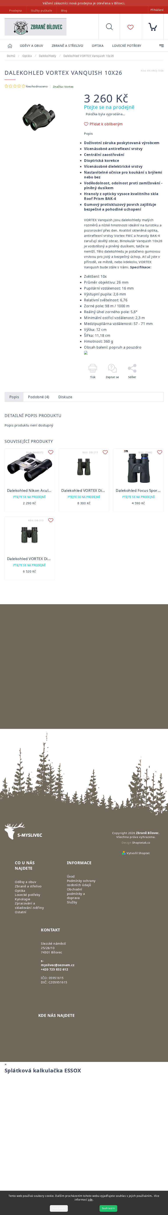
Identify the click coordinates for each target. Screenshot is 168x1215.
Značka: (63, 87)
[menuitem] (31, 46)
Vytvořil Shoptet (138, 853)
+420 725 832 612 (54, 969)
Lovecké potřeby (27, 895)
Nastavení (59, 1208)
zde (90, 1199)
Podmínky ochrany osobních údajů (81, 883)
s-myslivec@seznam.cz (57, 963)
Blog (64, 10)
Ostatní (20, 912)
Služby (72, 902)
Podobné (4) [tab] (38, 397)
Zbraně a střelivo (28, 886)
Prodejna (15, 10)
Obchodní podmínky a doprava (76, 893)
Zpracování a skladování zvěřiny (29, 905)
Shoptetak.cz (141, 843)
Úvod (71, 876)
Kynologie (22, 899)
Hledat (112, 28)
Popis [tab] (14, 397)
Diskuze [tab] (65, 397)
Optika (20, 891)
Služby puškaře (41, 10)
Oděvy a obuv (25, 882)
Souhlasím (108, 1208)
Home (12, 46)
